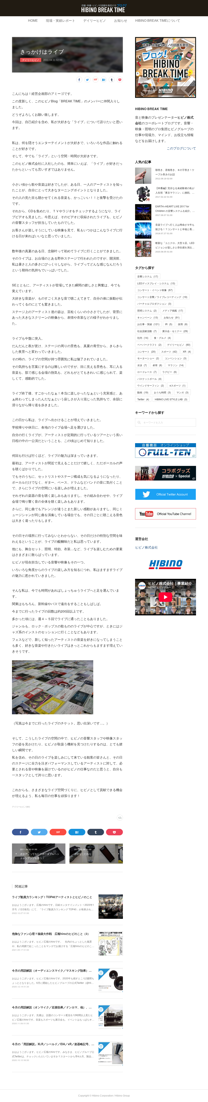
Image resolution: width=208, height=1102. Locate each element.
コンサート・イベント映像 (155, 290)
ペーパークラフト (149, 344)
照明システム (147, 310)
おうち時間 (162, 392)
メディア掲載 (172, 310)
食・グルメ (162, 337)
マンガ (182, 392)
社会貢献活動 (147, 331)
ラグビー (169, 371)
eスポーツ (177, 385)
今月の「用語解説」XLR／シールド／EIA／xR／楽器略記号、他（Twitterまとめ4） (65, 1044)
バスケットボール (149, 378)
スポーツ (169, 351)
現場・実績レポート (60, 20)
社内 (142, 337)
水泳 (142, 365)
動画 (142, 392)
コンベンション (175, 358)
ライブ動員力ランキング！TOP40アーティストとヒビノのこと (52, 897)
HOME (33, 20)
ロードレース (147, 371)
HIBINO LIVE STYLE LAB (171, 399)
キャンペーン (147, 317)
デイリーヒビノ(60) (21, 806)
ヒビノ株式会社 (146, 547)
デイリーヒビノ (94, 20)
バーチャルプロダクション (154, 303)
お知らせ (120, 20)
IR (168, 324)
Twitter (143, 399)
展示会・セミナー (175, 331)
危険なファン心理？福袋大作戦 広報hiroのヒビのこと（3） (51, 934)
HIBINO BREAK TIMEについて (157, 20)
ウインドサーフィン (150, 385)
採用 (182, 324)
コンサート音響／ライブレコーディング (162, 297)
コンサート (146, 351)
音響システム (147, 276)
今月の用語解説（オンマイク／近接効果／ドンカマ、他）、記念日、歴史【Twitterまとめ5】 (71, 1007)
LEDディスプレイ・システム (156, 283)
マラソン (176, 365)
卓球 (157, 365)
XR (187, 351)
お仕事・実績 (148, 324)
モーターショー (148, 358)
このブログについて (181, 148)
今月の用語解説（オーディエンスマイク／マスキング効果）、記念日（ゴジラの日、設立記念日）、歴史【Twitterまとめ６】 (92, 970)
